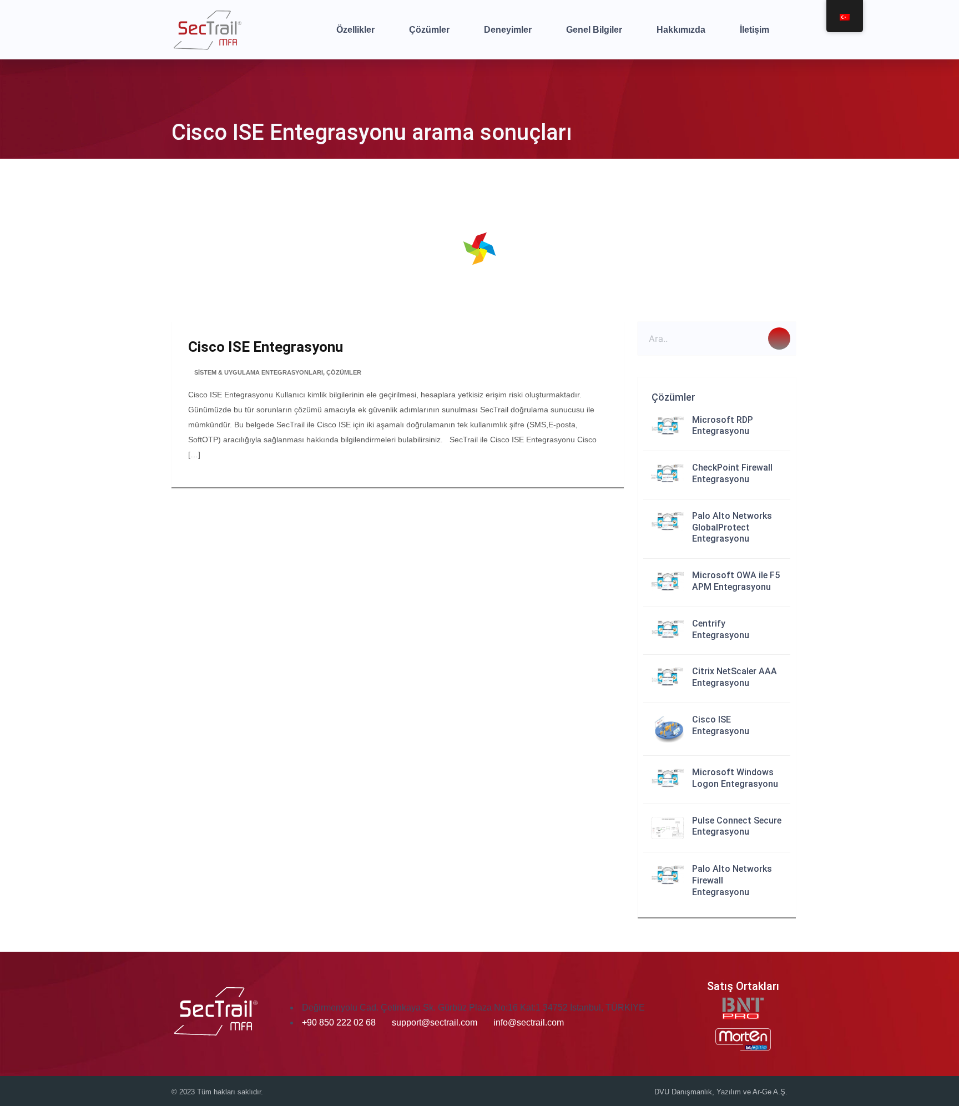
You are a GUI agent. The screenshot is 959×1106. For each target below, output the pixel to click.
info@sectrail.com (528, 1022)
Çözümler (429, 29)
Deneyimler (508, 29)
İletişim (754, 29)
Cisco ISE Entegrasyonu (265, 347)
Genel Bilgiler (594, 29)
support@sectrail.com (434, 1022)
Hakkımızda (681, 29)
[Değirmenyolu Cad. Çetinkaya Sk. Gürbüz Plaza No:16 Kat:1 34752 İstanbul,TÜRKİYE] (300, 1007)
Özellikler (355, 29)
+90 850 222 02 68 (340, 1022)
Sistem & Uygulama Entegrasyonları (258, 372)
